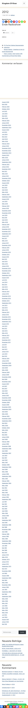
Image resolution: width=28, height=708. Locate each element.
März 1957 (5, 603)
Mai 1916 (4, 624)
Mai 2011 (4, 347)
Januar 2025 (5, 123)
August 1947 (5, 619)
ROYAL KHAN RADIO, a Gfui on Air (11, 648)
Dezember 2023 (6, 148)
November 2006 (6, 400)
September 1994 (6, 483)
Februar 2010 (5, 358)
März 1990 (5, 513)
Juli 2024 (4, 132)
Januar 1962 (5, 587)
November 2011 (6, 342)
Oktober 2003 (6, 427)
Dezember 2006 (6, 397)
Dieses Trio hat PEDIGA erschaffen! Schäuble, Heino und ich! (13, 673)
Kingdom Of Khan (9, 3)
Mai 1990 (4, 508)
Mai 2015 (4, 259)
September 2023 (6, 153)
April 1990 (5, 511)
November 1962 (6, 585)
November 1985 (6, 529)
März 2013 (5, 310)
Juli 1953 (4, 615)
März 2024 (5, 141)
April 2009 (5, 367)
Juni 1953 (4, 617)
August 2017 (5, 236)
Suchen (22, 632)
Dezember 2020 (6, 178)
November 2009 (6, 363)
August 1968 (5, 575)
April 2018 (4, 220)
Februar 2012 (5, 335)
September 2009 (6, 365)
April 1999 (5, 439)
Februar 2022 (5, 164)
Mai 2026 (4, 104)
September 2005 (6, 409)
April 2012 (4, 330)
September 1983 (6, 541)
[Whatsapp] (22, 22)
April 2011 (4, 349)
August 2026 (5, 102)
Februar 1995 (5, 481)
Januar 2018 (5, 227)
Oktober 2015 (5, 254)
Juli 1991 (4, 501)
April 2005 (5, 411)
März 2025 (5, 118)
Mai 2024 (4, 136)
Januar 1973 (5, 561)
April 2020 (5, 190)
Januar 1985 (5, 536)
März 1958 (5, 601)
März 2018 (5, 222)
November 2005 (6, 407)
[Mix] (19, 22)
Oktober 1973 (6, 559)
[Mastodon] (16, 22)
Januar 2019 (5, 208)
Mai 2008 (4, 379)
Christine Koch (6, 687)
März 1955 (5, 610)
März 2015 (5, 263)
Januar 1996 (5, 474)
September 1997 (6, 453)
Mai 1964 (4, 580)
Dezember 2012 (6, 317)
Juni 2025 (4, 113)
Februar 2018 (5, 224)
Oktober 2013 (6, 300)
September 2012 (6, 321)
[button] (17, 705)
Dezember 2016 (6, 245)
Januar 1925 (5, 622)
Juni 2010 (4, 354)
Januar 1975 (5, 555)
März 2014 (5, 289)
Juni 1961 (4, 589)
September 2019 (6, 197)
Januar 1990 (5, 515)
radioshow (7, 47)
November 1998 (6, 446)
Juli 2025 (4, 111)
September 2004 (6, 421)
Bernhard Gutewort (7, 671)
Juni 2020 (4, 185)
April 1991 (4, 506)
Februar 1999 (5, 441)
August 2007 (5, 384)
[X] (6, 22)
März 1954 (5, 612)
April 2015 (4, 261)
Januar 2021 (5, 176)
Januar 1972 (5, 564)
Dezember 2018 (6, 210)
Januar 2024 (5, 146)
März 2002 (5, 430)
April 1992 (5, 490)
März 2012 (5, 333)
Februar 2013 (5, 312)
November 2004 (6, 418)
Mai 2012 (4, 328)
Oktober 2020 (6, 180)
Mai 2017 (4, 238)
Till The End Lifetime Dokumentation (14, 45)
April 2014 (5, 287)
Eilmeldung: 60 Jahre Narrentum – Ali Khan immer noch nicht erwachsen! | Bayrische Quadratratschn (14, 693)
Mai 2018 (4, 217)
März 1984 (5, 538)
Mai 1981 (4, 548)
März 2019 (5, 203)
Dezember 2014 (6, 268)
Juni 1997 (4, 455)
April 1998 (5, 451)
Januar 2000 (5, 437)
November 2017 (6, 231)
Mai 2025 (4, 116)
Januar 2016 (5, 250)
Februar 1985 (5, 534)
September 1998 (6, 448)
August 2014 (5, 277)
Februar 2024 (5, 143)
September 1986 (6, 525)
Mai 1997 (4, 458)
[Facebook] (3, 22)
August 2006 (5, 404)
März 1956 (5, 608)
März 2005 (5, 414)
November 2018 (6, 213)
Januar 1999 (5, 444)
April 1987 (4, 522)
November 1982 (6, 543)
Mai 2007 (4, 388)
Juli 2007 (4, 386)
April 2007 (5, 391)
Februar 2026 (5, 106)
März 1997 (5, 462)
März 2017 (5, 240)
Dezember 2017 (6, 229)
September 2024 (6, 127)
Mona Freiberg (6, 684)
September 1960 (6, 592)
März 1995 (5, 478)
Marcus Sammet (6, 679)
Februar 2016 (5, 247)
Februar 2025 (5, 120)
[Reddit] (8, 22)
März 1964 (5, 582)
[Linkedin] (11, 22)
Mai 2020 (4, 187)
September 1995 (6, 476)
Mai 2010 (4, 356)
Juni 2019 (4, 201)
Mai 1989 (4, 518)
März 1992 (5, 492)
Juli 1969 (4, 573)
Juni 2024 (4, 134)
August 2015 (5, 257)
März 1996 (5, 471)
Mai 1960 (4, 594)
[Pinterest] (14, 22)
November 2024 (6, 125)
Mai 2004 (4, 423)
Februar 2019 (5, 206)
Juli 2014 (4, 280)
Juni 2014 (4, 282)
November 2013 (6, 298)
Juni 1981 (4, 545)
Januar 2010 (5, 361)
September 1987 (6, 520)
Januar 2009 (5, 374)
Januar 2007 (5, 395)
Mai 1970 (4, 568)
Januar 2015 (5, 266)
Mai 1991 (4, 504)
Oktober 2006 (6, 402)
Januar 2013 (5, 314)
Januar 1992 (5, 497)
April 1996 (5, 469)
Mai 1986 (4, 527)
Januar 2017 (5, 243)
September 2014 (6, 275)
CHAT (3, 657)
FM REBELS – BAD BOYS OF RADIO (11, 651)
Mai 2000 (4, 434)
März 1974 (5, 557)
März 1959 (5, 598)
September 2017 (6, 233)
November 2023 (6, 150)
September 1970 (6, 566)
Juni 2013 (4, 305)
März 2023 (5, 157)
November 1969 (6, 571)
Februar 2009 (6, 372)
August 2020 (5, 183)
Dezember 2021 (6, 169)
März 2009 (5, 370)
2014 (13, 684)
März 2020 (5, 192)
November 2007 (6, 381)
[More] (24, 22)
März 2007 (5, 393)
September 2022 (6, 162)
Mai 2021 (4, 171)
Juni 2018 (4, 215)
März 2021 (5, 173)
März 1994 (5, 485)
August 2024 (5, 130)
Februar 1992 (5, 494)
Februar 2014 (5, 291)
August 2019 (5, 199)
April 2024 (5, 139)
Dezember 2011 (6, 340)
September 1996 (6, 467)
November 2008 (6, 377)
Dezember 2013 (6, 296)
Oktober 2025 (6, 109)
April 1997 (5, 460)
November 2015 (6, 252)
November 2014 (6, 270)
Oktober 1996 (6, 464)
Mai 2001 (4, 432)
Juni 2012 (4, 326)
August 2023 (5, 155)
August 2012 (5, 324)
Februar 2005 (5, 416)
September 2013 (6, 303)
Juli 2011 (4, 344)
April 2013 (5, 307)
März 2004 (5, 425)
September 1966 (6, 578)
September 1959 (6, 596)
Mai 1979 (4, 552)
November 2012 (6, 319)
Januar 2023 (5, 160)
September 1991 (6, 499)
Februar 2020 (5, 194)
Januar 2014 (5, 294)
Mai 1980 (4, 550)
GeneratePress (14, 703)
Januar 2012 (5, 337)
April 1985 (4, 531)
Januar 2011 (5, 351)
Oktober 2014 (6, 273)
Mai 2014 (4, 284)
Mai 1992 (4, 488)
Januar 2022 (5, 166)
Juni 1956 (4, 605)
